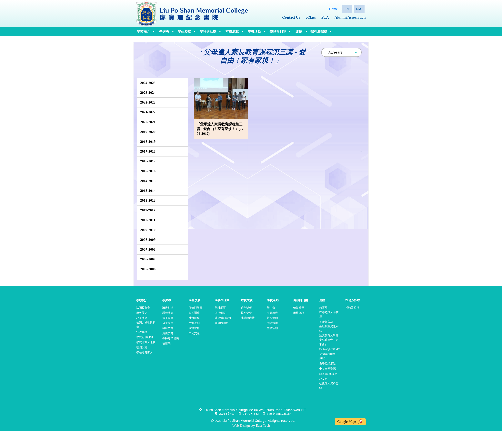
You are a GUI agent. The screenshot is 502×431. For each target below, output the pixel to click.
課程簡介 (167, 312)
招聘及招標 (319, 31)
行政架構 (141, 332)
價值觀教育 (195, 307)
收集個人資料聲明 (328, 385)
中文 (347, 9)
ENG (359, 9)
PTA (325, 17)
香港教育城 (326, 321)
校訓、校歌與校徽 (146, 324)
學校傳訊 (298, 312)
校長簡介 (141, 317)
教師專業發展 (170, 338)
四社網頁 (220, 312)
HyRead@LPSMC (329, 349)
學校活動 (254, 31)
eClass (311, 17)
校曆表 (166, 343)
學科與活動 (208, 31)
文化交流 (194, 333)
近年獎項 (246, 307)
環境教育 (194, 328)
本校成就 (232, 31)
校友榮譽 (246, 312)
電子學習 (167, 317)
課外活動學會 (223, 317)
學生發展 (184, 31)
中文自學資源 (327, 368)
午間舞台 (272, 312)
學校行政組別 (144, 337)
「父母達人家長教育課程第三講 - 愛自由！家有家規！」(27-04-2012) (221, 128)
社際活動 (272, 317)
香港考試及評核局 (328, 314)
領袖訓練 (194, 312)
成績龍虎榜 (248, 317)
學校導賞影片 (144, 352)
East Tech (263, 425)
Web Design (241, 425)
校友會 (323, 378)
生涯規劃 (194, 323)
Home (333, 9)
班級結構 (167, 307)
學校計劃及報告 (146, 342)
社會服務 (194, 317)
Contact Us (291, 17)
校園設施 (141, 347)
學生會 (271, 307)
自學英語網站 (327, 363)
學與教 (164, 31)
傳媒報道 (298, 307)
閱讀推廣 (272, 323)
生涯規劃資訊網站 (328, 328)
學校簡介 (143, 31)
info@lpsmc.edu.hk (279, 413)
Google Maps (347, 422)
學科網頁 (220, 307)
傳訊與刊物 (278, 31)
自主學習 (167, 323)
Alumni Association (350, 17)
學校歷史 (141, 312)
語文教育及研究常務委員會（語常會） (328, 340)
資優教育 (167, 333)
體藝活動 (272, 328)
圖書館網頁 (221, 323)
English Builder (328, 373)
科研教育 (167, 328)
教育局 (323, 307)
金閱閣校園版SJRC (327, 356)
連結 (299, 31)
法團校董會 (143, 307)
